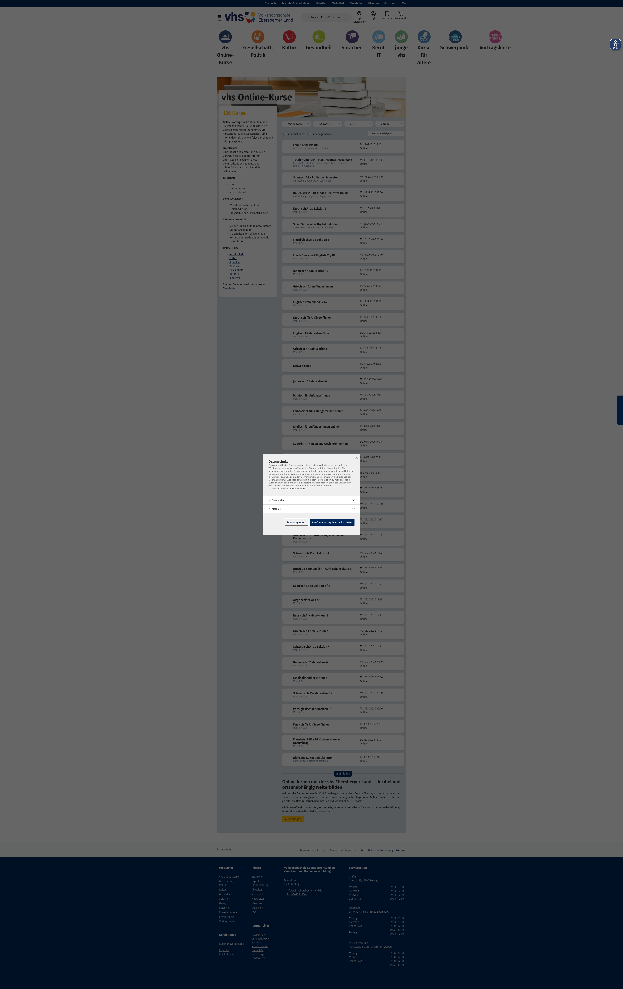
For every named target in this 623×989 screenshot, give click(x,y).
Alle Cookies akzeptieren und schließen (332, 522)
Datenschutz (298, 488)
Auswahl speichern (296, 522)
